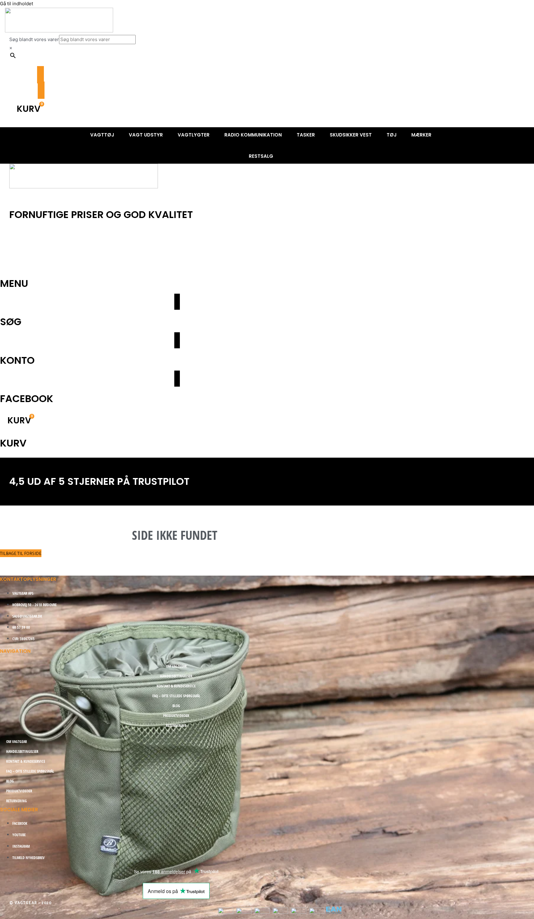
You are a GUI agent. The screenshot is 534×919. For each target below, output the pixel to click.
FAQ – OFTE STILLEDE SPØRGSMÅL (176, 696)
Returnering (176, 725)
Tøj (391, 135)
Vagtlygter (194, 135)
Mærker (421, 135)
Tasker (306, 135)
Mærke (154, 261)
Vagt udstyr (146, 135)
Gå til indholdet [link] (16, 3)
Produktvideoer (176, 715)
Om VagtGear (176, 666)
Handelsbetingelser (176, 676)
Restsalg (261, 156)
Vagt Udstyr (69, 246)
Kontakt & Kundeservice (176, 686)
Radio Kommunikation (253, 135)
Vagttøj (102, 135)
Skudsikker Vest (351, 135)
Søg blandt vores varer (34, 39)
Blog (176, 705)
